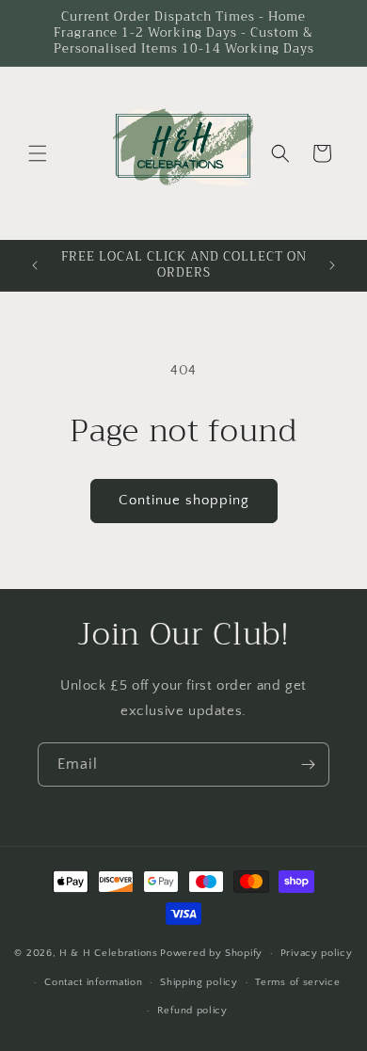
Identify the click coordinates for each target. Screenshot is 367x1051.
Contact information (93, 982)
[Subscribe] (307, 764)
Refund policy (192, 1010)
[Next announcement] (332, 265)
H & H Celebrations (108, 953)
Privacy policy (316, 953)
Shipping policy (199, 982)
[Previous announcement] (35, 265)
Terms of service (297, 982)
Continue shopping (184, 500)
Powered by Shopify (211, 953)
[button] (37, 153)
